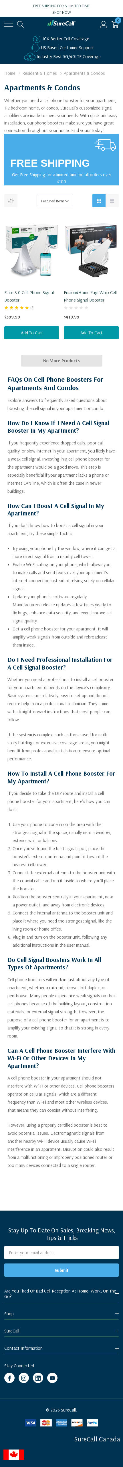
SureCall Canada (97, 1439)
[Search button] (20, 24)
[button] (61, 1455)
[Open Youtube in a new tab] (52, 1378)
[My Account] (103, 24)
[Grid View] (99, 200)
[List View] (112, 200)
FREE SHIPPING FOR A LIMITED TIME (61, 9)
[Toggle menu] (8, 24)
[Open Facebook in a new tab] (9, 1378)
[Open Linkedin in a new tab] (38, 1378)
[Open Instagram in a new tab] (24, 1378)
